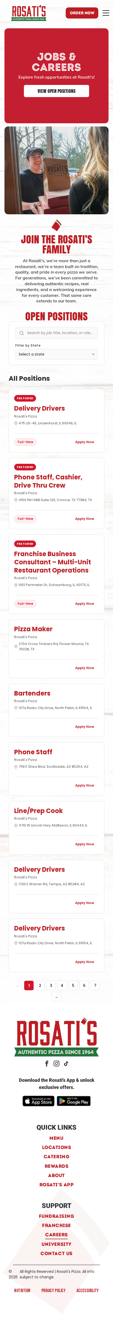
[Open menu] (105, 13)
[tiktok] (66, 1064)
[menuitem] (56, 1137)
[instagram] (56, 1064)
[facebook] (47, 1064)
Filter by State (27, 345)
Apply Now (84, 441)
